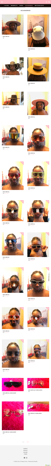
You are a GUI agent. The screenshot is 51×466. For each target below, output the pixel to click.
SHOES (21, 5)
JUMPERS (6, 5)
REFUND (25, 452)
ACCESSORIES (29, 5)
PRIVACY (25, 450)
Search (25, 448)
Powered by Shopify (32, 461)
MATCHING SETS (39, 5)
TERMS (25, 454)
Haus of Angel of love (22, 461)
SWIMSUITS (14, 5)
